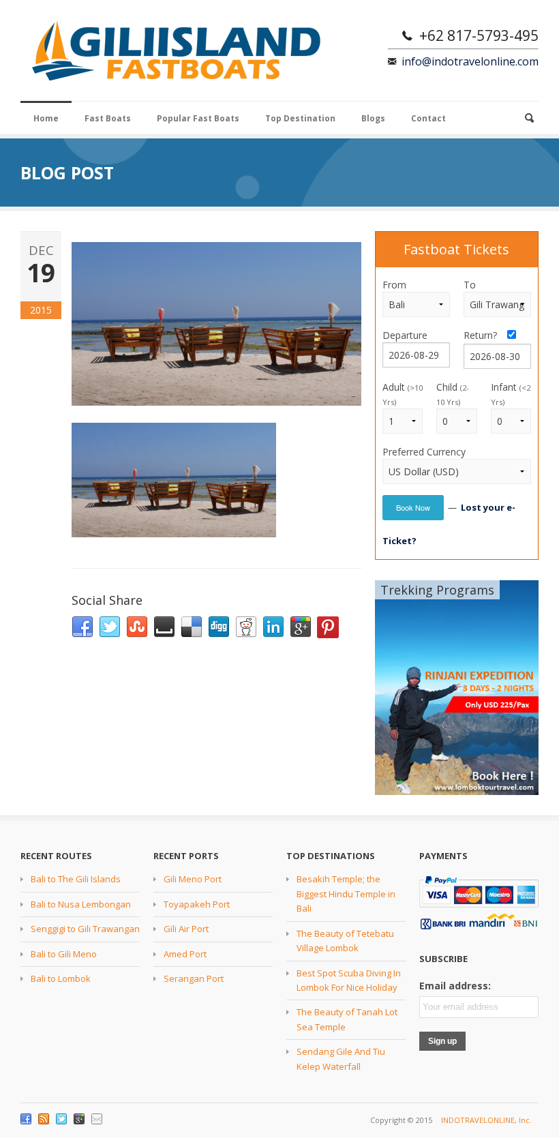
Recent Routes (56, 856)
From (394, 284)
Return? (484, 335)
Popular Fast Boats (198, 118)
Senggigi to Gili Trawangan (85, 929)
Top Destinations (330, 856)
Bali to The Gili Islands (76, 879)
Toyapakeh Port (197, 904)
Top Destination (300, 118)
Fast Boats (108, 118)
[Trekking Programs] (457, 686)
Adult (402, 393)
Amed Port (185, 954)
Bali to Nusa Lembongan (81, 904)
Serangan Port (194, 978)
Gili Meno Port (193, 879)
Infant (510, 393)
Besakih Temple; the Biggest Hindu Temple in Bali (346, 893)
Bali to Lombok (61, 978)
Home (46, 118)
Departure (404, 335)
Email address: (455, 985)
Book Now (413, 507)
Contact (428, 118)
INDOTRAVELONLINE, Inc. (486, 1120)
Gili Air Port (186, 929)
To (470, 284)
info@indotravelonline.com (470, 61)
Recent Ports (186, 856)
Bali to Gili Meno (64, 954)
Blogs (373, 118)
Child (452, 393)
